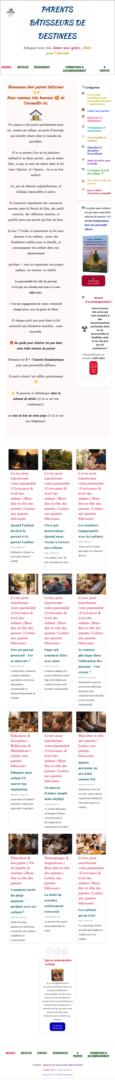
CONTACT (42, 1053)
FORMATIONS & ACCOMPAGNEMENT (74, 68)
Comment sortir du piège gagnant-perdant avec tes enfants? (23, 900)
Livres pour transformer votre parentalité (23, 478)
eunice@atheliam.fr (64, 1070)
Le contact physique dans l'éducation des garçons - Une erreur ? (90, 661)
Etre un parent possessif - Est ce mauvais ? (22, 655)
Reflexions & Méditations (21, 748)
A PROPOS (104, 68)
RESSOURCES (42, 67)
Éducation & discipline (20, 738)
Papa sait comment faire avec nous (55, 655)
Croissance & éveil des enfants (22, 493)
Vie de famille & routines (22, 867)
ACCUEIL (6, 67)
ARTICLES (22, 67)
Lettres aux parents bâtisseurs (23, 513)
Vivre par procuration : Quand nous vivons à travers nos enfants (56, 536)
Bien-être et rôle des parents (22, 503)
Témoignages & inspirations (56, 860)
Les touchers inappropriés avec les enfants (90, 530)
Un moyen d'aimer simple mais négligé (56, 793)
